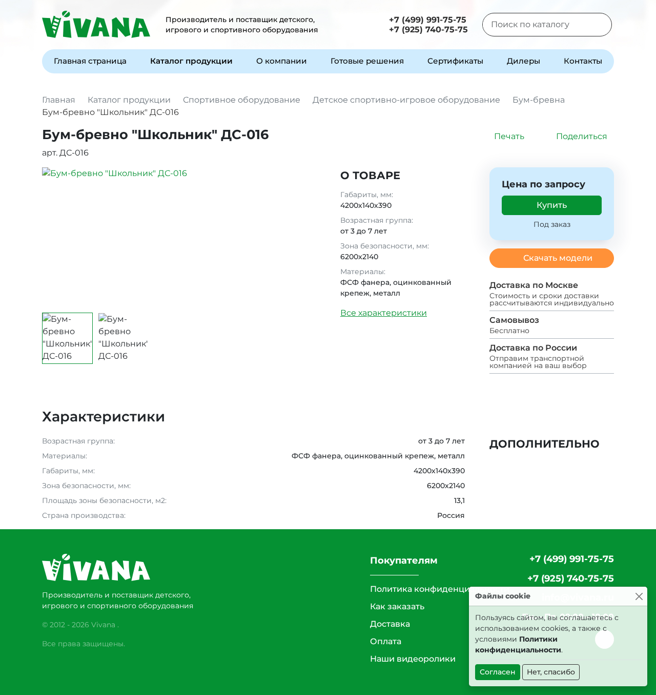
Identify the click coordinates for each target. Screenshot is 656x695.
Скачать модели (557, 258)
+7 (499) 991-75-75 (427, 20)
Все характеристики (383, 313)
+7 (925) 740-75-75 (428, 29)
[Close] (638, 596)
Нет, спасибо (551, 672)
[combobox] (534, 24)
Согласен (498, 672)
